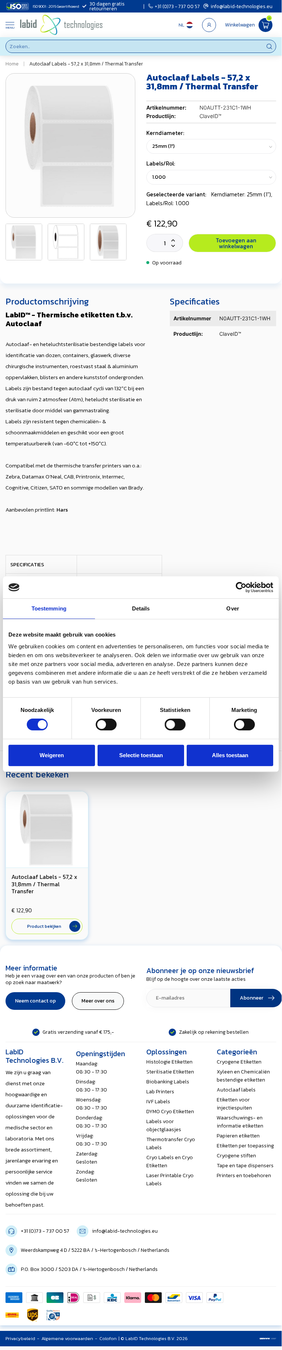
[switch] (106, 724)
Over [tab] (232, 608)
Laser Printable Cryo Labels (170, 1179)
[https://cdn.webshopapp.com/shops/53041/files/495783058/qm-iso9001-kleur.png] (53, 1315)
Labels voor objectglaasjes (163, 1125)
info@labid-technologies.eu (241, 6)
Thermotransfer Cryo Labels (170, 1143)
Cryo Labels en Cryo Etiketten (169, 1161)
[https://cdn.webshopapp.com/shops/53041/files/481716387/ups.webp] (32, 1315)
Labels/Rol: (160, 163)
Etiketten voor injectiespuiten (234, 1104)
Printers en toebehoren (244, 1175)
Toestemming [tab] (49, 608)
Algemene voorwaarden (67, 1338)
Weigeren (52, 755)
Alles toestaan (230, 755)
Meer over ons (97, 1001)
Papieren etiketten (238, 1136)
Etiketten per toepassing (245, 1146)
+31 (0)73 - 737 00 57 (177, 6)
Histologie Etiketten (169, 1062)
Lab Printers (160, 1092)
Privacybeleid (20, 1338)
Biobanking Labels (167, 1082)
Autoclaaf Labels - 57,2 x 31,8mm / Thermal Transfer (86, 63)
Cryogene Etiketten (239, 1062)
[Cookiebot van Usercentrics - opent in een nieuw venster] (241, 587)
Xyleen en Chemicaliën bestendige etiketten (243, 1076)
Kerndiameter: (165, 133)
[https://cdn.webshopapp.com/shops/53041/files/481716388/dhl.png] (12, 1315)
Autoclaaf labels (236, 1090)
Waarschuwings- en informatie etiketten (240, 1122)
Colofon (108, 1338)
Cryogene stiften (236, 1156)
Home (12, 63)
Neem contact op (35, 1001)
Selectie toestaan (141, 755)
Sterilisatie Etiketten (170, 1072)
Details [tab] (141, 608)
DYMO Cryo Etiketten (170, 1111)
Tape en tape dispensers (245, 1165)
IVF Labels (158, 1101)
